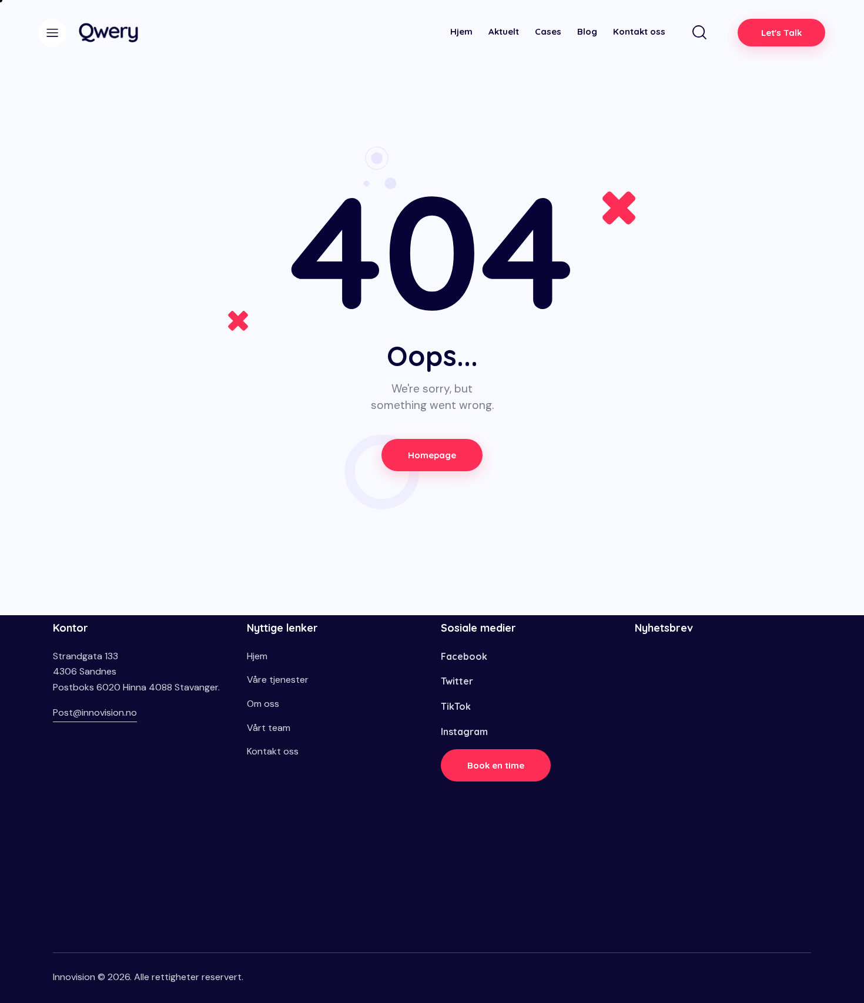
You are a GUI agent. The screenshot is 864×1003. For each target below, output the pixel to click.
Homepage (432, 455)
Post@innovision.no (95, 712)
